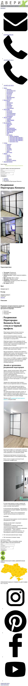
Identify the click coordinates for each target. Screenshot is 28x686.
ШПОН (8, 125)
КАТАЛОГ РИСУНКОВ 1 (16, 137)
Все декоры (9, 135)
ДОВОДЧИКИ (10, 120)
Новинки (9, 89)
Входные (9, 96)
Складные (9, 94)
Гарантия (9, 144)
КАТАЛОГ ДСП (14, 141)
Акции (8, 155)
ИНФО (5, 153)
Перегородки (7, 100)
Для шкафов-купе (11, 90)
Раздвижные (10, 92)
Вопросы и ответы (11, 160)
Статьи (5, 143)
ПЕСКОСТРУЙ (11, 131)
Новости (9, 156)
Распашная (9, 93)
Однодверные (10, 108)
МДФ (8, 126)
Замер (8, 151)
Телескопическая (11, 114)
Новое (8, 101)
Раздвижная (10, 116)
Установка (9, 149)
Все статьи (9, 152)
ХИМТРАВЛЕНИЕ (11, 129)
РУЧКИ (9, 121)
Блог (8, 157)
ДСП (8, 133)
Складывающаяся (11, 113)
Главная (6, 178)
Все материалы (7, 122)
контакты (3, 8)
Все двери (6, 180)
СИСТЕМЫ (7, 109)
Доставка (9, 148)
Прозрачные (10, 102)
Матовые (9, 104)
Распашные (9, 105)
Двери (5, 88)
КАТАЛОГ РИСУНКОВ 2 (16, 139)
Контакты (9, 159)
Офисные (9, 98)
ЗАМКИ (9, 118)
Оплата (8, 147)
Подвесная (9, 110)
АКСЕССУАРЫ (8, 117)
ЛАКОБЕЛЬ (10, 132)
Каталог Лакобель (14, 136)
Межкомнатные (11, 97)
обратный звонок (8, 161)
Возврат (9, 145)
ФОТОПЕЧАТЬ (11, 128)
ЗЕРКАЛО (9, 124)
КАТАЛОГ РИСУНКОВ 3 (16, 140)
